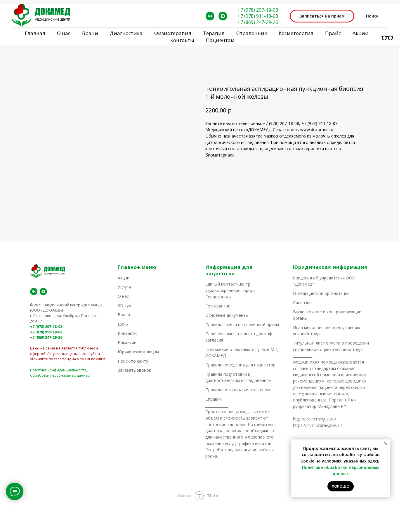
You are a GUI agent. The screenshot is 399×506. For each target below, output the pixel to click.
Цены (123, 324)
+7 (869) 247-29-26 (257, 22)
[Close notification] (386, 444)
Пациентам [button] (220, 40)
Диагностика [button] (126, 33)
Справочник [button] (251, 33)
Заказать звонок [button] (134, 370)
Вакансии (127, 342)
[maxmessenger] (222, 16)
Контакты (182, 40)
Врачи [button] (90, 33)
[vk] (210, 16)
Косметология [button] (296, 33)
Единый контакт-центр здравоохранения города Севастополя (230, 290)
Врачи (124, 314)
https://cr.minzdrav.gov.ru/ (317, 425)
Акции (361, 33)
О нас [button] (63, 33)
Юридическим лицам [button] (138, 351)
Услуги (124, 287)
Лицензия (302, 302)
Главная (35, 33)
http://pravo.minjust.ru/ (314, 419)
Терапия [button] (214, 33)
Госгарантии (217, 306)
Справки (213, 399)
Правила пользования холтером (237, 389)
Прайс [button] (333, 33)
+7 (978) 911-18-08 (257, 16)
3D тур (124, 305)
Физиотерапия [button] (172, 33)
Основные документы (227, 315)
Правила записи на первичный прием (242, 324)
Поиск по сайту (133, 361)
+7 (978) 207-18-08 (257, 10)
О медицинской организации (321, 293)
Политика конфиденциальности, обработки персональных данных (60, 373)
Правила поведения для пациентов (240, 365)
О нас (123, 296)
